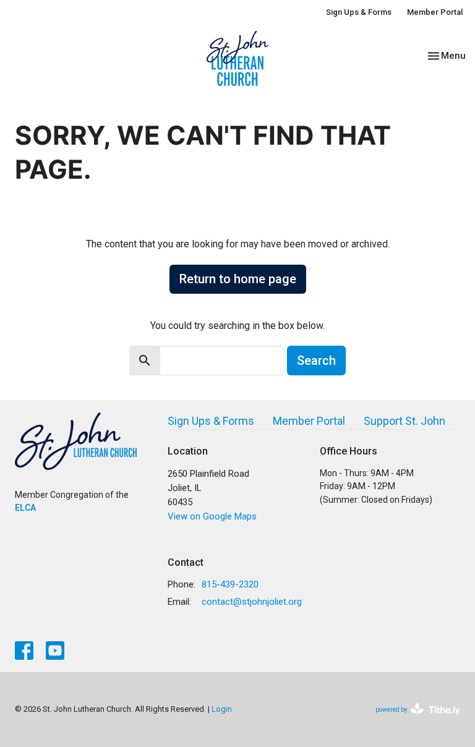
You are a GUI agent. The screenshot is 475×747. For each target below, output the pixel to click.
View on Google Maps (212, 516)
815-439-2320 (230, 584)
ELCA (25, 508)
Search (316, 360)
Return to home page (237, 278)
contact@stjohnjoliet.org (252, 601)
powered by (411, 720)
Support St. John (404, 420)
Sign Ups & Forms (359, 12)
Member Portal (435, 12)
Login (222, 709)
